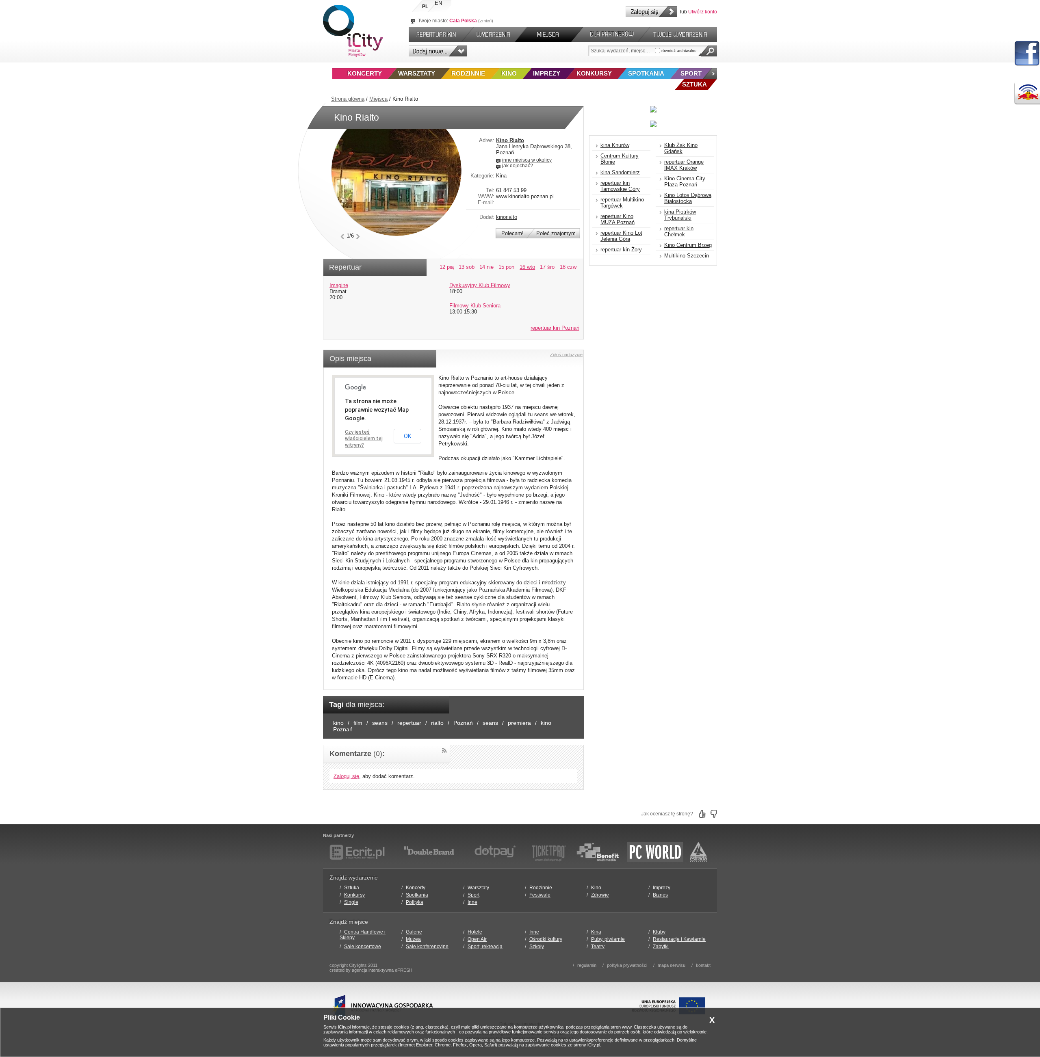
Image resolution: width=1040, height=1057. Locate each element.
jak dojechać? (517, 166)
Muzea (413, 939)
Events (494, 34)
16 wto (527, 267)
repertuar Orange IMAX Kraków (684, 165)
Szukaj (709, 50)
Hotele (475, 932)
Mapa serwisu (671, 965)
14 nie (486, 267)
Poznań (463, 723)
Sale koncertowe (362, 946)
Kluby (659, 932)
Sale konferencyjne (427, 946)
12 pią (447, 267)
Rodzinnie (468, 73)
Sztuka (351, 888)
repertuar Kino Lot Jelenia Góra (621, 236)
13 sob (466, 267)
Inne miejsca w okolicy (527, 160)
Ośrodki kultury (545, 939)
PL (425, 6)
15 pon (506, 267)
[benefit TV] (597, 852)
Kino (509, 73)
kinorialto (506, 217)
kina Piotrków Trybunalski (680, 215)
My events (683, 34)
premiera (519, 723)
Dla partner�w (610, 34)
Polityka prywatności (627, 965)
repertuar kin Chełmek (678, 231)
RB (1027, 93)
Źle (714, 814)
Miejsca (378, 99)
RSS (444, 751)
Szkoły (536, 946)
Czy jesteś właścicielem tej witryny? (364, 438)
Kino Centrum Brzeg (688, 245)
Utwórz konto (702, 12)
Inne (472, 902)
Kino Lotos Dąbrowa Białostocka (687, 198)
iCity (353, 31)
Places (549, 34)
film (357, 723)
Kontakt (703, 965)
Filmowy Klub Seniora (474, 306)
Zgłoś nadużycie (566, 354)
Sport (691, 73)
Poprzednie (342, 236)
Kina (501, 176)
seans (380, 723)
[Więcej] (710, 73)
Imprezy (546, 73)
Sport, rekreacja (485, 946)
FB (1027, 54)
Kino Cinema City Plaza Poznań (684, 181)
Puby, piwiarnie (608, 939)
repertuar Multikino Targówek (622, 203)
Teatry (597, 946)
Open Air (477, 939)
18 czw (568, 267)
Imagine (338, 285)
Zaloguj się (651, 11)
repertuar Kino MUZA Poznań (617, 219)
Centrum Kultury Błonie (619, 159)
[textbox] (621, 50)
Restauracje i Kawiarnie (679, 939)
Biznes (660, 895)
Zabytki (661, 946)
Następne (358, 236)
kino (338, 723)
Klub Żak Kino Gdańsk (681, 148)
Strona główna (347, 99)
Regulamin (586, 965)
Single (351, 902)
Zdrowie (600, 895)
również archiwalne (678, 50)
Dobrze (702, 814)
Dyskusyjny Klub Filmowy (479, 285)
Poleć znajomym (556, 233)
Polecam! (512, 233)
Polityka (414, 902)
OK (407, 436)
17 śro (547, 267)
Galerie (414, 932)
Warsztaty (416, 73)
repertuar (409, 723)
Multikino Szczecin (686, 256)
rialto (437, 723)
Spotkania (646, 73)
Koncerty (364, 73)
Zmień (486, 20)
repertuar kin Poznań (555, 328)
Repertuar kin (434, 34)
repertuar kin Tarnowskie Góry (620, 186)
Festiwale (539, 895)
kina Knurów (614, 145)
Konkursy (594, 73)
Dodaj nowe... (438, 50)
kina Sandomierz (620, 172)
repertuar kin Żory (621, 249)
